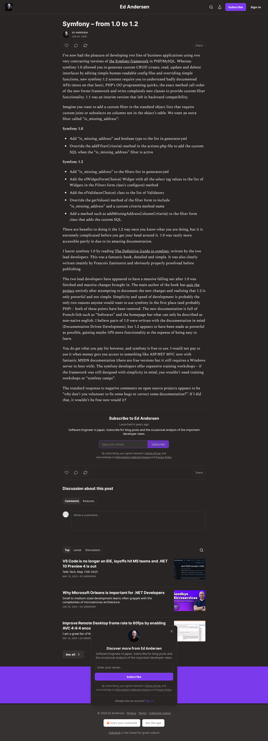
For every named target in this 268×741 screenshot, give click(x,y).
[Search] (211, 7)
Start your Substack (123, 723)
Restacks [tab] (88, 501)
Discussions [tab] (92, 550)
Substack (114, 733)
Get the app (153, 723)
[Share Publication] (220, 7)
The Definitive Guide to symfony (142, 251)
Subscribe (235, 7)
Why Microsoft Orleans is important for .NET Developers (114, 592)
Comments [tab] (72, 501)
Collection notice (160, 713)
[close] (172, 631)
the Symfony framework (129, 61)
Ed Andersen (80, 32)
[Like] (66, 45)
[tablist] (80, 501)
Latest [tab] (77, 550)
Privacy (131, 713)
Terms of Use (152, 685)
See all (70, 654)
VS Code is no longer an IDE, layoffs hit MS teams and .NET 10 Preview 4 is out (115, 563)
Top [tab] (67, 550)
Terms (143, 713)
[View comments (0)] (76, 45)
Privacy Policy (163, 689)
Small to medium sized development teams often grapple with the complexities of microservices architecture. (107, 600)
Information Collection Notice (133, 689)
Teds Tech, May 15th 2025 (80, 572)
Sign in (256, 7)
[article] (134, 571)
